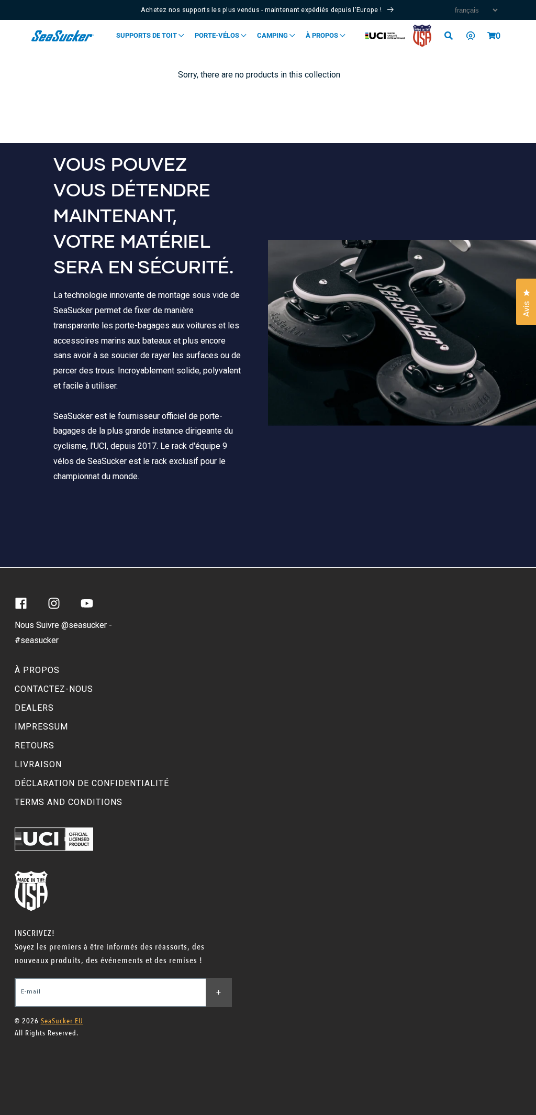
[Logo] (63, 35)
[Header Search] (452, 35)
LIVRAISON (38, 764)
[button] (491, 35)
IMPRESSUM (41, 727)
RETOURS (34, 745)
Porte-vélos (218, 35)
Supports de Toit (147, 35)
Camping (273, 35)
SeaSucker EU (62, 1021)
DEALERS (34, 708)
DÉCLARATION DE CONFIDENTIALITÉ (92, 783)
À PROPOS (37, 670)
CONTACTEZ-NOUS (54, 689)
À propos (323, 35)
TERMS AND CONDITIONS (68, 802)
